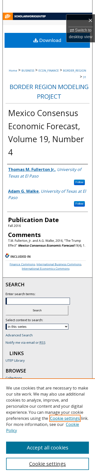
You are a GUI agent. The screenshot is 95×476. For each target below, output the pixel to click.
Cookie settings (65, 418)
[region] (47, 427)
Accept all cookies (47, 447)
